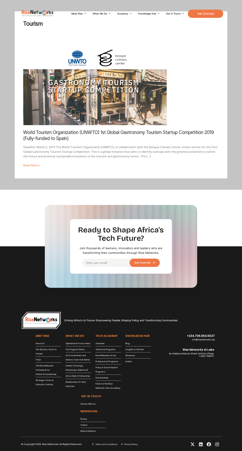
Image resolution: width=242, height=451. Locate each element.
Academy (122, 13)
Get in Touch (173, 13)
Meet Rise (77, 13)
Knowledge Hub (147, 13)
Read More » (31, 165)
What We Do (100, 13)
